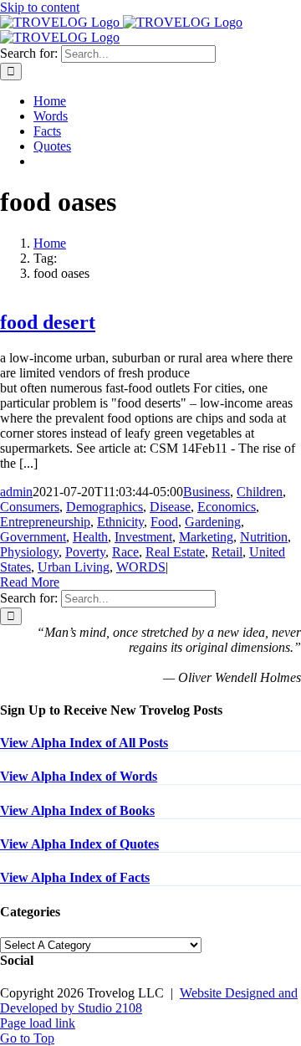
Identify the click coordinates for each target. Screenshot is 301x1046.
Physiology (29, 552)
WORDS (141, 567)
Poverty (85, 552)
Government (33, 537)
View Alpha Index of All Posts (84, 743)
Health (90, 537)
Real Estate (175, 552)
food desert (47, 322)
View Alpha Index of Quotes (79, 844)
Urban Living (74, 567)
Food (164, 522)
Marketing (206, 537)
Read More (29, 582)
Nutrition (264, 537)
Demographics (104, 507)
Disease (170, 507)
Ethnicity (120, 522)
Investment (143, 537)
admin (16, 492)
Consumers (29, 507)
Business (206, 492)
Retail (227, 552)
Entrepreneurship (45, 522)
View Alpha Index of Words (78, 776)
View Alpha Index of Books (77, 810)
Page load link (37, 1023)
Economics (226, 507)
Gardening (213, 522)
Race (125, 552)
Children (260, 492)
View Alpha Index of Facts (75, 877)
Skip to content (39, 7)
